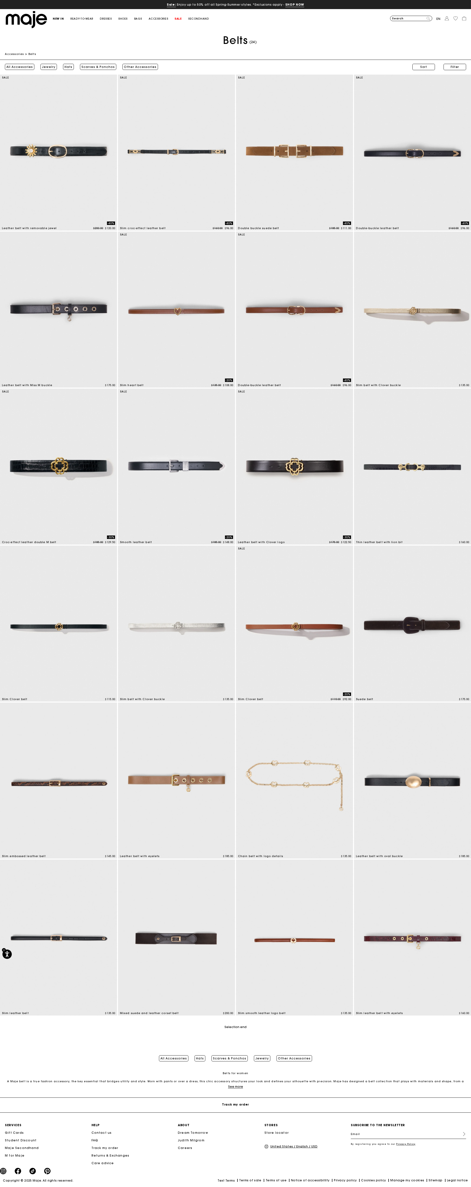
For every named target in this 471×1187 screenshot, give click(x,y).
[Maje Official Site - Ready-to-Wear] (26, 19)
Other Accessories (140, 66)
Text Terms (226, 1180)
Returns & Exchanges (111, 1155)
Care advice (103, 1163)
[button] (61, 18)
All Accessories (19, 66)
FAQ (95, 1140)
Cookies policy (373, 1180)
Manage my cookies (407, 1180)
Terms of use (276, 1180)
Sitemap (436, 1180)
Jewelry (48, 66)
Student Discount (21, 1140)
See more (235, 1086)
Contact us (102, 1133)
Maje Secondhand (22, 1148)
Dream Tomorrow (193, 1133)
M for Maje (15, 1155)
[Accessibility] (7, 954)
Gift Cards (14, 1133)
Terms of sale (250, 1180)
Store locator (276, 1133)
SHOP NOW (294, 4)
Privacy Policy (405, 1144)
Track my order (105, 1148)
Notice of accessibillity (310, 1180)
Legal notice (457, 1180)
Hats (68, 66)
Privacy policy (345, 1180)
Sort (423, 67)
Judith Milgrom (191, 1140)
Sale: (171, 4)
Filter (455, 67)
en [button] (438, 19)
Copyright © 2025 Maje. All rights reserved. (38, 1180)
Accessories (14, 54)
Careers (185, 1148)
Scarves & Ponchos (98, 66)
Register (462, 1134)
